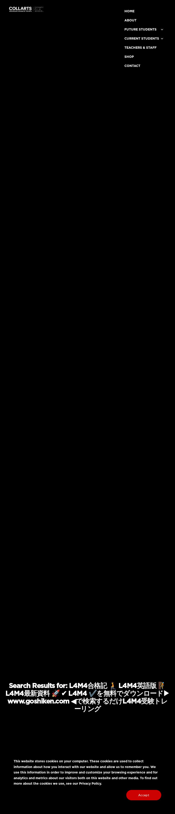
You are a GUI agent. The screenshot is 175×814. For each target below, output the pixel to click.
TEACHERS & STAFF (140, 47)
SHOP (129, 57)
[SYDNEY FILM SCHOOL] (26, 10)
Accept (143, 795)
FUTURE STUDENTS (140, 29)
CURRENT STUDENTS (141, 38)
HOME (129, 11)
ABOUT (130, 20)
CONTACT (132, 66)
